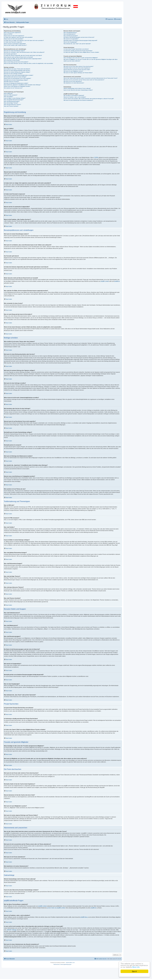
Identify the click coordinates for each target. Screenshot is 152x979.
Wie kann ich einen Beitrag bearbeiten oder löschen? (17, 70)
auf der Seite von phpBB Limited (56, 908)
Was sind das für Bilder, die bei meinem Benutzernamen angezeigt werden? (23, 58)
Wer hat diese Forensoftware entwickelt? (74, 95)
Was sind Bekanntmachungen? (12, 101)
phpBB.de (117, 281)
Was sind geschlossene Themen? (12, 104)
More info (136, 967)
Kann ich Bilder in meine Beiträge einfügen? (14, 98)
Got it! (134, 971)
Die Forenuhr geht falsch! (10, 54)
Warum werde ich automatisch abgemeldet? (15, 43)
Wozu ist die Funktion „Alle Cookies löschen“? (15, 45)
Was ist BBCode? (8, 93)
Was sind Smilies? (8, 96)
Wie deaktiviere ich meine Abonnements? (74, 83)
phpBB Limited (105, 281)
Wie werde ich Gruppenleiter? (71, 38)
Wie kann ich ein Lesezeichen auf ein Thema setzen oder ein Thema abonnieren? (84, 79)
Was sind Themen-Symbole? (11, 106)
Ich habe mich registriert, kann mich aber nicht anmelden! (18, 37)
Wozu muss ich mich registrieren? (12, 32)
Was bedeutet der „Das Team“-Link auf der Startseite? (77, 43)
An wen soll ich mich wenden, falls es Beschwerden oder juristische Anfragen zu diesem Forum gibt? (89, 98)
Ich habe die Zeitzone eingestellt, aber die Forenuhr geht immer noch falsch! (23, 55)
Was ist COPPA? (8, 34)
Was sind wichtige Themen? (11, 103)
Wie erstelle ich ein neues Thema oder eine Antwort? (17, 68)
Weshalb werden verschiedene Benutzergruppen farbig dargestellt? (80, 40)
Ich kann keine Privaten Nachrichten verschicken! (76, 49)
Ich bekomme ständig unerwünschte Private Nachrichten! (78, 50)
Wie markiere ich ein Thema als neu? (13, 88)
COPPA (96, 157)
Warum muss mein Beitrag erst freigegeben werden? (17, 86)
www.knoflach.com (70, 962)
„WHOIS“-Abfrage (12, 930)
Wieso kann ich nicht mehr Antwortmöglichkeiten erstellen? (18, 75)
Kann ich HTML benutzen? (10, 95)
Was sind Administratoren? (70, 32)
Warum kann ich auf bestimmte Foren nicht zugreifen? (17, 78)
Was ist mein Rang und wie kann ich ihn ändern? (16, 61)
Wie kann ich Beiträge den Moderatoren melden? (16, 83)
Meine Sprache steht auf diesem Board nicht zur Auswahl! (18, 57)
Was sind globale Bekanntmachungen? (13, 99)
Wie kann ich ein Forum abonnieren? (73, 81)
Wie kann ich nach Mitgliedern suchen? (73, 71)
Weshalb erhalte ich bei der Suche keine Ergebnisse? (77, 68)
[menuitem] (6, 19)
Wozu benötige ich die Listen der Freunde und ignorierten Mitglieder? (81, 57)
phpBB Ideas (84, 917)
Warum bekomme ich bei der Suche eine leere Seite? (77, 69)
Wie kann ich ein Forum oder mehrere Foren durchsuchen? (78, 66)
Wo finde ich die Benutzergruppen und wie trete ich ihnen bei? (79, 37)
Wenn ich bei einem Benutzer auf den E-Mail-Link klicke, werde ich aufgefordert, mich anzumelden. (28, 63)
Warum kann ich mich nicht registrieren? (14, 35)
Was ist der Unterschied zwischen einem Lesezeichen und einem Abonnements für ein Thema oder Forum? (90, 78)
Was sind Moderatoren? (70, 34)
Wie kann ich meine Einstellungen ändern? (14, 50)
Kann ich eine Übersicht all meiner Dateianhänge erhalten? (78, 90)
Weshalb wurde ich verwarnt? (11, 81)
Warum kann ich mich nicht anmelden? (13, 38)
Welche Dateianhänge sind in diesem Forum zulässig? (77, 88)
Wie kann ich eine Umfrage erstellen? (13, 73)
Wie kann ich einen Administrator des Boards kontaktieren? (78, 100)
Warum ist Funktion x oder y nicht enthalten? (75, 97)
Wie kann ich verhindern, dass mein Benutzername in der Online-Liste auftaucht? (24, 52)
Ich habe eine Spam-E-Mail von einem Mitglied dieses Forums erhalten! (81, 52)
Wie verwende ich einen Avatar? (12, 60)
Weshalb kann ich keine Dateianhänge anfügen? (16, 80)
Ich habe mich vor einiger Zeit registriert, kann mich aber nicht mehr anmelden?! (24, 40)
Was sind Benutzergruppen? (71, 35)
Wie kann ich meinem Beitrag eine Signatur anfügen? (17, 72)
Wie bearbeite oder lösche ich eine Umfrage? (15, 76)
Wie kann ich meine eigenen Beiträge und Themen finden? (78, 72)
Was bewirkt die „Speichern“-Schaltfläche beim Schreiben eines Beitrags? (22, 84)
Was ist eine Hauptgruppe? (70, 42)
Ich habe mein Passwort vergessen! (13, 42)
